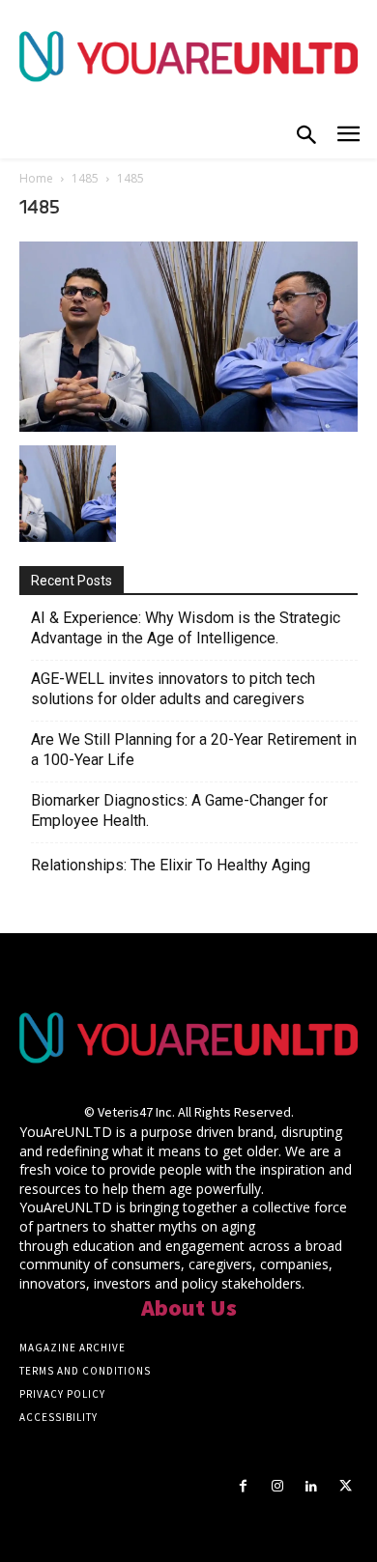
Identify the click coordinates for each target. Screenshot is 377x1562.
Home (36, 178)
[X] (346, 1486)
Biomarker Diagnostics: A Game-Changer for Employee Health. (179, 810)
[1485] (188, 426)
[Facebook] (243, 1486)
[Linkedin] (312, 1486)
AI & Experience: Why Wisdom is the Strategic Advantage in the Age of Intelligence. (185, 628)
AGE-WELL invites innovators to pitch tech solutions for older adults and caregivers (173, 688)
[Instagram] (277, 1486)
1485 (85, 178)
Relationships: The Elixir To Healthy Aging (170, 865)
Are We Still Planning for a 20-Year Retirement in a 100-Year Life (194, 749)
